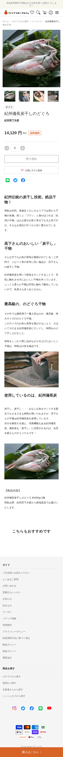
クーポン (7, 612)
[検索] (38, 12)
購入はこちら (30, 752)
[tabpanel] (31, 350)
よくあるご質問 (11, 579)
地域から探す (9, 683)
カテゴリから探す (12, 676)
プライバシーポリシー (14, 631)
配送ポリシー (9, 644)
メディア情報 (9, 618)
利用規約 (7, 625)
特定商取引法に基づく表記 (16, 638)
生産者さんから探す (13, 689)
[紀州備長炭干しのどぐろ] (9, 96)
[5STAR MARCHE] (16, 12)
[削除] (6, 148)
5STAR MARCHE (28, 747)
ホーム (6, 21)
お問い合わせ (9, 586)
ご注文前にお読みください (16, 572)
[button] (44, 12)
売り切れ (31, 158)
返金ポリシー (9, 651)
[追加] (22, 148)
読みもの (7, 605)
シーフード (36, 21)
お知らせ (7, 599)
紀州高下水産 (11, 120)
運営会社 (7, 657)
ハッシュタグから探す (14, 696)
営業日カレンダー (12, 592)
